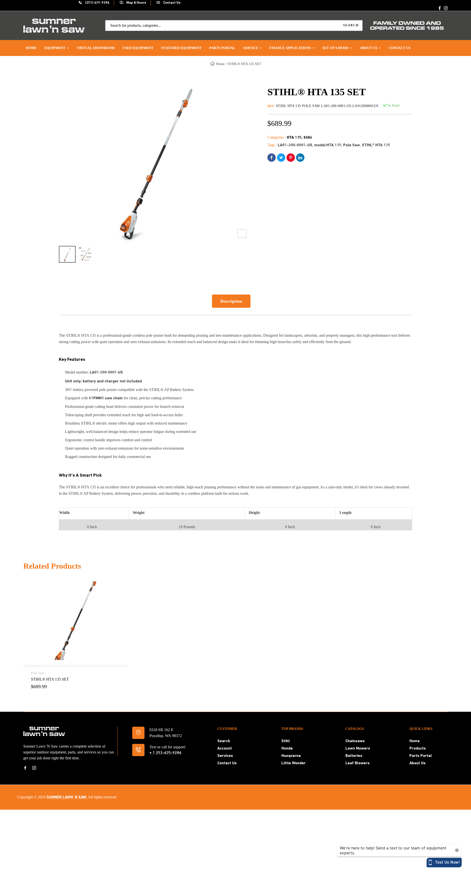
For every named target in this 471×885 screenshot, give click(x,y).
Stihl (307, 138)
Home (220, 64)
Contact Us (171, 3)
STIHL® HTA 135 (376, 145)
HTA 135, (295, 138)
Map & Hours (136, 3)
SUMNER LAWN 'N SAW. (67, 797)
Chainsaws (355, 741)
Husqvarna (291, 756)
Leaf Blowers (357, 763)
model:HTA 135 (327, 145)
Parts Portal (420, 756)
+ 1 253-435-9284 (165, 753)
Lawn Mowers (357, 749)
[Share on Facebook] (271, 157)
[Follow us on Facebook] (440, 8)
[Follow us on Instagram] (446, 8)
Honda (287, 749)
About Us (417, 763)
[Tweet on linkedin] (300, 157)
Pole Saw (351, 145)
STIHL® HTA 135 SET (50, 679)
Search (223, 741)
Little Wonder (293, 763)
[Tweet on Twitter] (281, 157)
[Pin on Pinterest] (291, 157)
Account (224, 749)
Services (225, 756)
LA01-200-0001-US (295, 145)
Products (417, 749)
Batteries (353, 756)
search (351, 25)
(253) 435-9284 (96, 3)
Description (231, 301)
